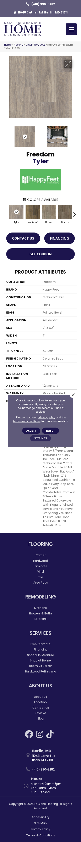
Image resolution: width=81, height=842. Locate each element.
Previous (6, 135)
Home (7, 44)
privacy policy (46, 417)
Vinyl (29, 44)
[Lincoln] (65, 212)
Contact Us (23, 238)
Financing (59, 238)
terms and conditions (26, 421)
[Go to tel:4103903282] (42, 769)
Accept (31, 430)
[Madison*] (33, 212)
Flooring (18, 44)
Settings (40, 438)
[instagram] (39, 734)
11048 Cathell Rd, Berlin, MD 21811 (43, 12)
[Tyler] (16, 212)
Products (39, 44)
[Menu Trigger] (71, 29)
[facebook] (29, 734)
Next (75, 135)
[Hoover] (49, 212)
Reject (50, 430)
